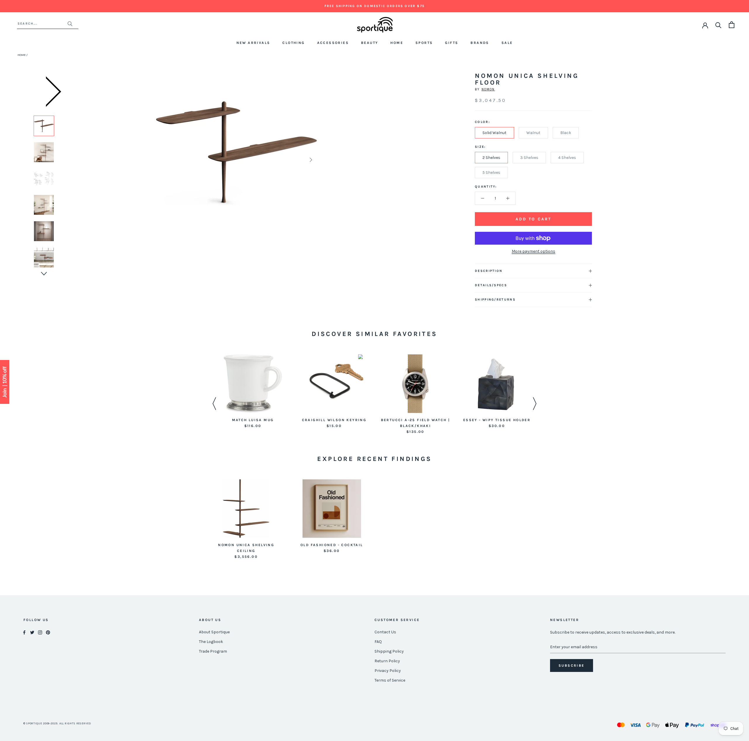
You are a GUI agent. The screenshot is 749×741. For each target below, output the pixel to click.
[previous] (162, 159)
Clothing (293, 43)
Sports (424, 43)
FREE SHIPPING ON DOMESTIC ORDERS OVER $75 (374, 6)
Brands (479, 43)
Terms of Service (389, 680)
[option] (44, 126)
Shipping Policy (389, 651)
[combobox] (42, 23)
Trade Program (213, 651)
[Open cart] (731, 24)
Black (565, 132)
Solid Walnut (494, 132)
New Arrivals (253, 43)
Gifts (451, 43)
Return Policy (387, 660)
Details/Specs (491, 285)
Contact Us (385, 631)
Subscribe (572, 665)
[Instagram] (40, 632)
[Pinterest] (48, 632)
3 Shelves (529, 157)
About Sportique (214, 631)
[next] (310, 159)
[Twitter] (32, 632)
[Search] (718, 25)
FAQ (378, 641)
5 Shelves (491, 172)
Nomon (488, 89)
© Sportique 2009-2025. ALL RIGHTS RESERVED (57, 723)
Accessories (333, 43)
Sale (507, 43)
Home (396, 43)
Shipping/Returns (495, 299)
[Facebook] (24, 632)
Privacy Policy (387, 670)
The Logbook (211, 641)
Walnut (533, 132)
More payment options (533, 251)
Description (488, 271)
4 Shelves (567, 157)
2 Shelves (491, 157)
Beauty (369, 43)
